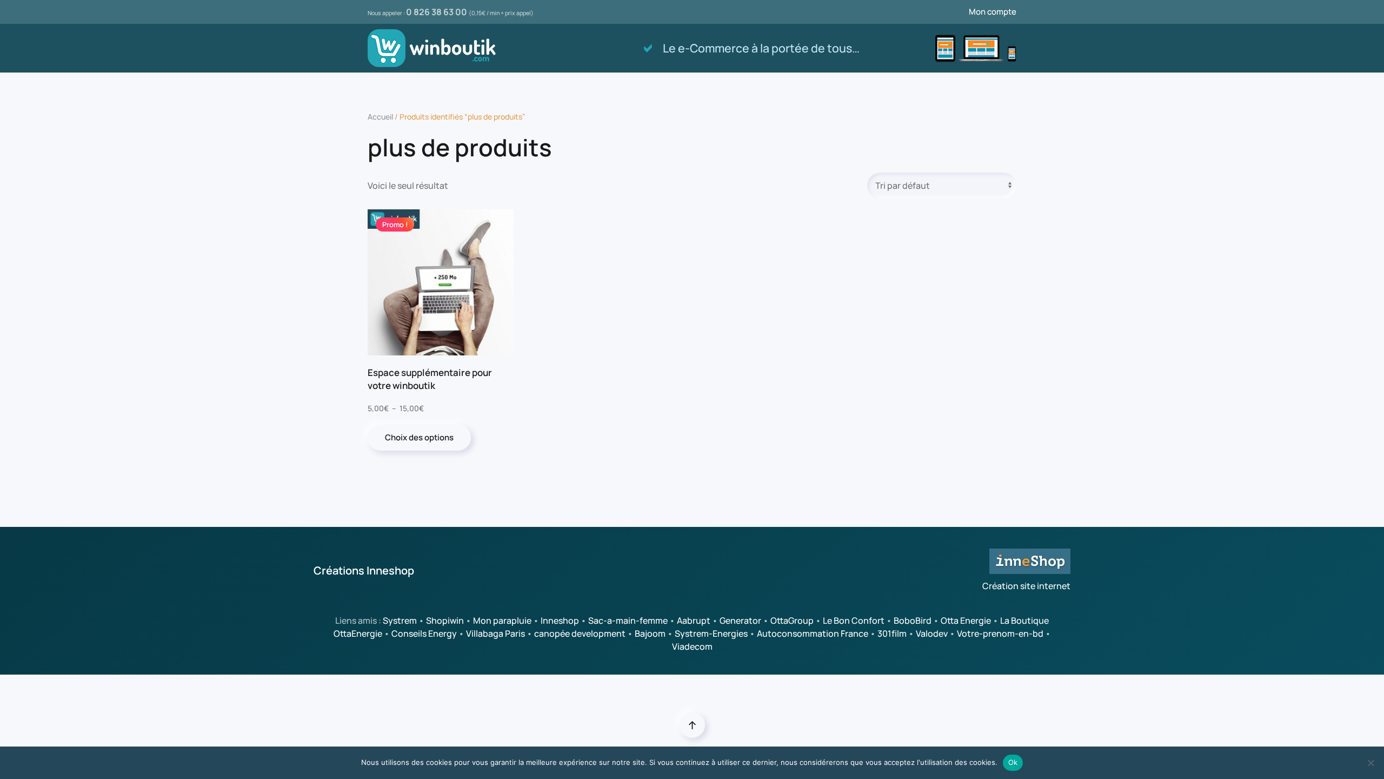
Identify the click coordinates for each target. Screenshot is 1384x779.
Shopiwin (445, 620)
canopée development (580, 633)
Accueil (380, 116)
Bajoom (650, 633)
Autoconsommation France (812, 633)
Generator (740, 620)
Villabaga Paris (495, 633)
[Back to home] (434, 48)
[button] (692, 725)
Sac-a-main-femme (628, 620)
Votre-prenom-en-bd (1000, 633)
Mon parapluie (502, 620)
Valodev (932, 633)
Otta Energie (966, 620)
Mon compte (992, 11)
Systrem (400, 620)
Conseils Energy (424, 633)
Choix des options (419, 437)
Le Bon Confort (853, 620)
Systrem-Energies (711, 633)
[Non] (1370, 762)
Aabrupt (693, 620)
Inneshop (560, 620)
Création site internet (1026, 586)
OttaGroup (792, 620)
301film (892, 633)
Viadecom (692, 646)
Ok (1013, 762)
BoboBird (912, 620)
